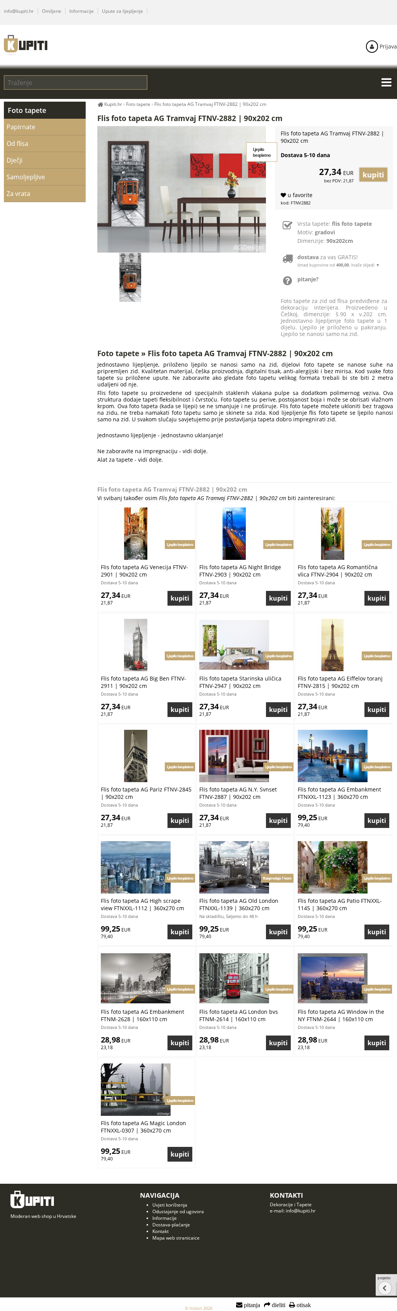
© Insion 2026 (198, 1308)
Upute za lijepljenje (122, 11)
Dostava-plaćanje (171, 1224)
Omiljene (51, 11)
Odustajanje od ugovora (178, 1211)
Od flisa (17, 143)
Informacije (81, 11)
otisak (303, 1305)
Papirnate (21, 127)
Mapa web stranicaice (176, 1238)
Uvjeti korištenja (169, 1205)
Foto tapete (27, 110)
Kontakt (160, 1231)
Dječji (14, 160)
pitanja (251, 1305)
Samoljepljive (26, 177)
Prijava (387, 46)
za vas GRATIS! (338, 260)
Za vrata (18, 193)
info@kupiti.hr (19, 11)
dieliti (277, 1305)
